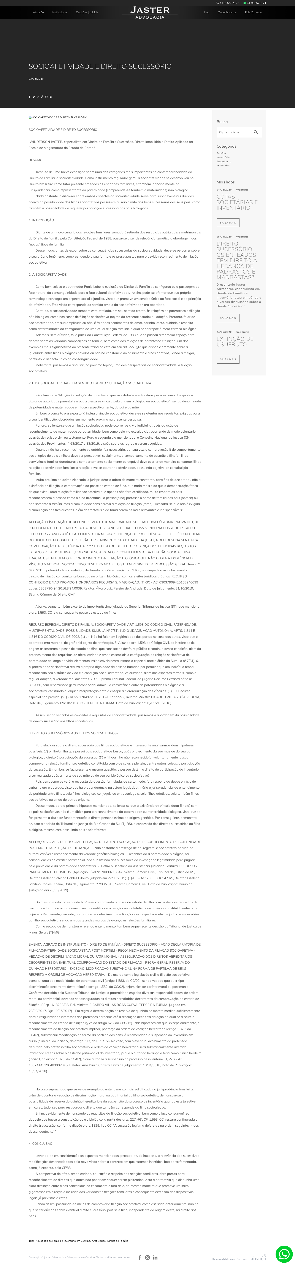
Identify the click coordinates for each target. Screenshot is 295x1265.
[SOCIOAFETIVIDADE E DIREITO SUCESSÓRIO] (58, 117)
